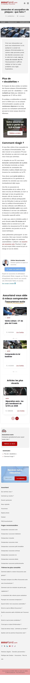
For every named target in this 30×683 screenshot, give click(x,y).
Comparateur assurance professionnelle (12, 563)
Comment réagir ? (9, 456)
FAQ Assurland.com (6, 521)
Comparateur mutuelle (7, 538)
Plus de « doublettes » (10, 454)
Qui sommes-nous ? (6, 492)
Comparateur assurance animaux (10, 551)
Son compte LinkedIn (8, 283)
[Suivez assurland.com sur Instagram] (12, 646)
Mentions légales (6, 652)
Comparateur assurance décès (9, 559)
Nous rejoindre (5, 504)
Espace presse (5, 513)
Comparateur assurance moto (9, 542)
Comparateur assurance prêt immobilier (12, 546)
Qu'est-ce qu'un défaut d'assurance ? (11, 608)
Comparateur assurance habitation (11, 534)
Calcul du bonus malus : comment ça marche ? (14, 628)
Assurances (4, 508)
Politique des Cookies (7, 655)
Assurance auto (12, 22)
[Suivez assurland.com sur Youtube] (10, 646)
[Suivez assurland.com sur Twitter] (4, 646)
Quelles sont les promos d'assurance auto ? (13, 633)
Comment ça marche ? (7, 496)
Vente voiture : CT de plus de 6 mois (14, 322)
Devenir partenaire (6, 500)
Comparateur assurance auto (9, 529)
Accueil (3, 22)
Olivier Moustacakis (18, 260)
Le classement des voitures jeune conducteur (14, 595)
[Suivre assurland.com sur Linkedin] (7, 646)
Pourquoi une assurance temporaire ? (11, 599)
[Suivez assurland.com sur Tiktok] (15, 646)
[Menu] (28, 3)
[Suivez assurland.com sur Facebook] (2, 646)
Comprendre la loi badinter (12, 355)
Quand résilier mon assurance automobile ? (13, 604)
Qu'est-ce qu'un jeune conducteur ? (11, 620)
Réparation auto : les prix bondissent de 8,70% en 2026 (14, 403)
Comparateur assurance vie (9, 555)
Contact (3, 517)
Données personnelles (18, 652)
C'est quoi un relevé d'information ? (11, 624)
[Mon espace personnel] (24, 3)
